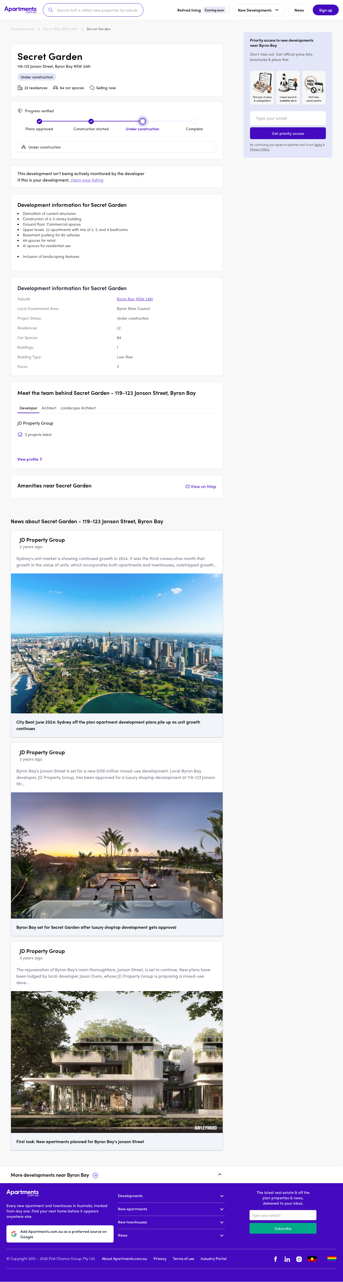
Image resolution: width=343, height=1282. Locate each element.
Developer (28, 407)
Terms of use (183, 1258)
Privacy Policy (260, 149)
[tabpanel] (116, 441)
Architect (49, 407)
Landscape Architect (78, 407)
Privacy (160, 1258)
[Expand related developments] (220, 1174)
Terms (318, 144)
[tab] (28, 408)
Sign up (325, 10)
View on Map (203, 486)
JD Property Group (35, 423)
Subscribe (283, 1228)
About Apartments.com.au (124, 1258)
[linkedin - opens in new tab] (287, 1259)
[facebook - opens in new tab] (275, 1259)
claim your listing (86, 180)
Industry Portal (213, 1258)
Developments (22, 28)
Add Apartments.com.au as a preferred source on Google (63, 1234)
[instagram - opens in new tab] (299, 1259)
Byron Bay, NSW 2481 (60, 28)
